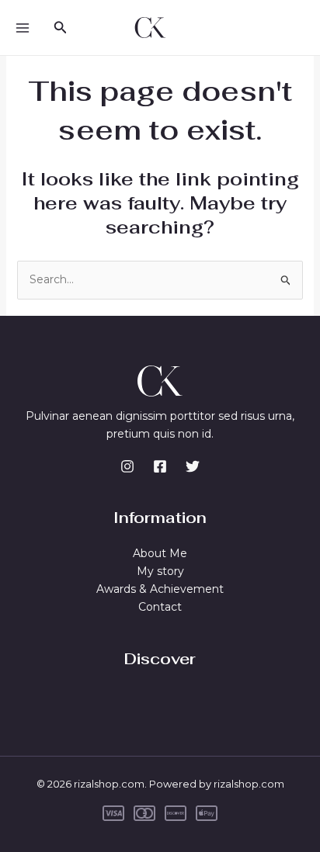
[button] (61, 28)
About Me (160, 553)
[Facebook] (160, 466)
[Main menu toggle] (22, 27)
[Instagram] (127, 466)
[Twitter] (193, 466)
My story (160, 571)
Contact (160, 607)
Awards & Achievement (160, 589)
